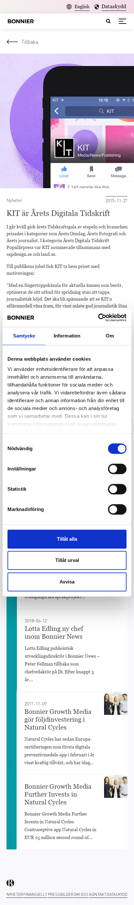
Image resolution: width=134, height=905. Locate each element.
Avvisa (67, 581)
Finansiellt (35, 894)
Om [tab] (110, 335)
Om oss (81, 894)
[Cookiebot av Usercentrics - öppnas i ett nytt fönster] (98, 317)
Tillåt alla (67, 539)
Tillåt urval (67, 560)
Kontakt (97, 894)
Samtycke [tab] (24, 335)
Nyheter (15, 894)
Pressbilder (61, 894)
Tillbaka (29, 41)
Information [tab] (67, 335)
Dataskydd (117, 894)
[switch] (117, 469)
